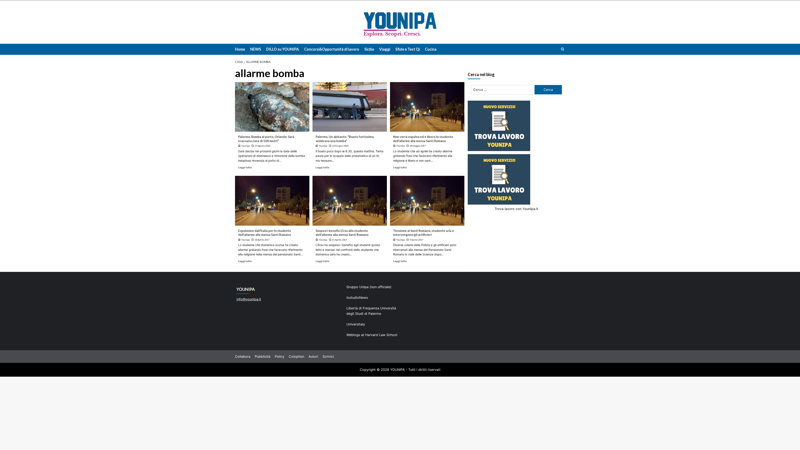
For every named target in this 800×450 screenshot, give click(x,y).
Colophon (296, 356)
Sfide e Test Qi (407, 49)
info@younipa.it (248, 299)
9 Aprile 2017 (416, 239)
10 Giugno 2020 (340, 145)
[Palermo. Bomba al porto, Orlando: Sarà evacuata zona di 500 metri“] (272, 107)
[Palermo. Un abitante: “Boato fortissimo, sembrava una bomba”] (349, 107)
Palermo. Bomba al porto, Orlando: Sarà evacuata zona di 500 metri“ (266, 139)
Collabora (242, 356)
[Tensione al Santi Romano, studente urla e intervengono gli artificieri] (427, 200)
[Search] (562, 49)
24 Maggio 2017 (418, 145)
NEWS (255, 49)
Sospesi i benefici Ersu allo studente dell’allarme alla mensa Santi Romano (342, 233)
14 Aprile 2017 (262, 239)
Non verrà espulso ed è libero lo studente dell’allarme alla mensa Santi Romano (423, 139)
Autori (313, 356)
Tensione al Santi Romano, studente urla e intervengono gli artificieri (423, 233)
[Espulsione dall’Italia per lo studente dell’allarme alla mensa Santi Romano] (272, 200)
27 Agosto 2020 (262, 145)
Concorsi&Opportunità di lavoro (331, 49)
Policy (279, 356)
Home (240, 49)
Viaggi (384, 49)
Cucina (430, 49)
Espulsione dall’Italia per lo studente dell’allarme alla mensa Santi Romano (264, 233)
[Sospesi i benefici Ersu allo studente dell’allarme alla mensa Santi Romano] (349, 200)
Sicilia (369, 49)
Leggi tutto (245, 167)
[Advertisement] (400, 408)
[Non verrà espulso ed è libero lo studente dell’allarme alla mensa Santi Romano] (427, 107)
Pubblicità (262, 356)
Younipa (245, 145)
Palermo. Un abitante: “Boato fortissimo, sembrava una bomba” (345, 139)
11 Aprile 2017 (339, 239)
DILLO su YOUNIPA (282, 49)
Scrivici (328, 356)
